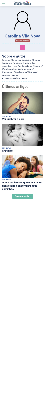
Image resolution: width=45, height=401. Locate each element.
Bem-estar (6, 116)
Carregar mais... (22, 196)
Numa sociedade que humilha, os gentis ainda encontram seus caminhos (22, 185)
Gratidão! (8, 150)
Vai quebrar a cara (13, 119)
